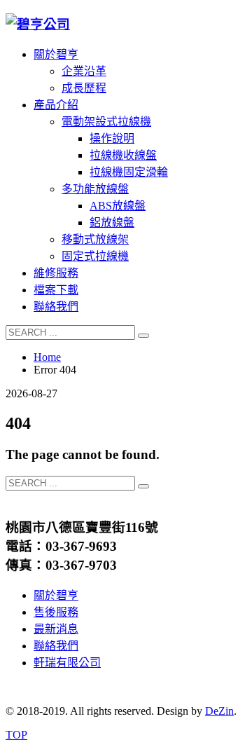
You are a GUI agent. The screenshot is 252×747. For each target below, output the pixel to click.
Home (47, 357)
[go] (143, 336)
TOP (16, 735)
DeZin (219, 711)
